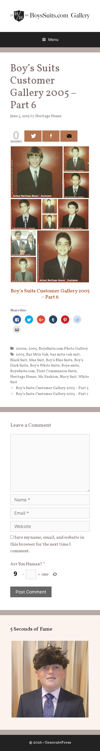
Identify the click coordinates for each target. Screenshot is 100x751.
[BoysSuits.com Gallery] (50, 16)
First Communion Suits (57, 371)
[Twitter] (33, 136)
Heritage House (23, 376)
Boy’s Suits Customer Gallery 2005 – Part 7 (52, 393)
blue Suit (36, 360)
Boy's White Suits (45, 365)
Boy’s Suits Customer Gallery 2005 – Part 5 (52, 388)
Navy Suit (68, 376)
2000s (21, 348)
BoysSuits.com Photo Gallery (63, 348)
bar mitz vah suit (65, 354)
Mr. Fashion (48, 376)
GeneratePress (58, 742)
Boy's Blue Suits (59, 360)
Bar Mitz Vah (37, 354)
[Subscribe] (68, 136)
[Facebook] (50, 136)
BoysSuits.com (22, 371)
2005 (32, 348)
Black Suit (18, 360)
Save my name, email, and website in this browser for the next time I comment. (47, 544)
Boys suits (70, 365)
